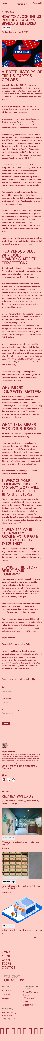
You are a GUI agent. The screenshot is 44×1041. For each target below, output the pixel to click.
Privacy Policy (8, 1018)
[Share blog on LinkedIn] (4, 780)
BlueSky (5, 998)
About (6, 956)
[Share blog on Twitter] (9, 780)
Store (6, 963)
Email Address (6, 698)
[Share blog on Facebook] (13, 780)
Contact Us (7, 768)
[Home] (22, 3)
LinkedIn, (6, 994)
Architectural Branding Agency (23, 651)
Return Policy (8, 1015)
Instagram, (7, 990)
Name (4, 687)
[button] (5, 3)
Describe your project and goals (12, 710)
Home (6, 952)
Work (6, 960)
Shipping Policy (9, 1012)
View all (36, 938)
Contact (8, 967)
